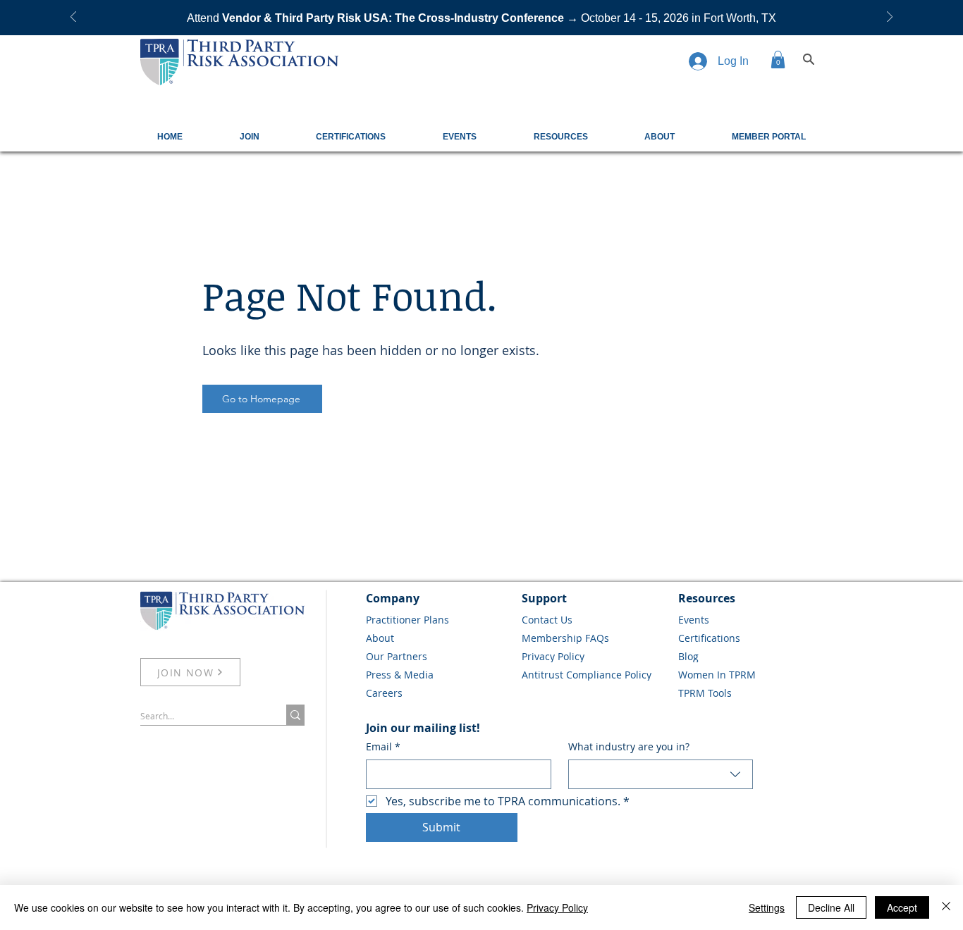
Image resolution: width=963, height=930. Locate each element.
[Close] (946, 907)
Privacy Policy (557, 907)
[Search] (808, 59)
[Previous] (73, 18)
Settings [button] (767, 907)
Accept (902, 907)
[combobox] (661, 774)
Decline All (831, 907)
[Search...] (295, 715)
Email (383, 746)
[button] (778, 59)
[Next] (890, 18)
